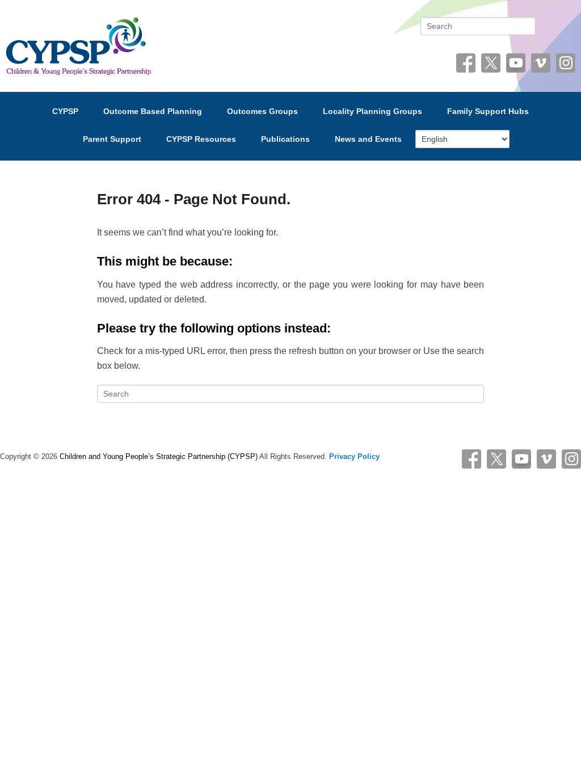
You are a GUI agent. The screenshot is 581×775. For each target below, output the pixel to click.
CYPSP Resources (201, 139)
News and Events (368, 139)
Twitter (490, 63)
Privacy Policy (354, 456)
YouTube (515, 63)
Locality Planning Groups (372, 111)
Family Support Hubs (488, 111)
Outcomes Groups (262, 111)
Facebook (465, 63)
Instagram (565, 63)
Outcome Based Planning (152, 111)
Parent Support (112, 139)
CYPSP (65, 111)
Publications (285, 139)
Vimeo (540, 63)
